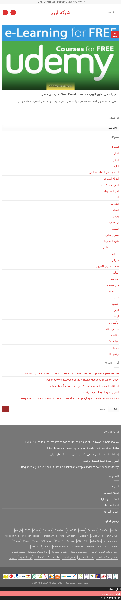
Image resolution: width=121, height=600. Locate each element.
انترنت (115, 197)
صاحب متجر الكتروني (107, 266)
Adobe (114, 530)
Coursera (47, 530)
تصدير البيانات (68, 557)
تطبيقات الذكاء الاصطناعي (47, 557)
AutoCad (104, 530)
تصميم (115, 228)
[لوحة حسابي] (13, 12)
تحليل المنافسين (86, 557)
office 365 (96, 541)
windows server (60, 546)
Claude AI (59, 530)
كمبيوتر (115, 303)
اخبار (116, 153)
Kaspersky (83, 536)
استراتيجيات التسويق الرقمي (103, 552)
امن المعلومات (111, 191)
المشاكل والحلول (109, 499)
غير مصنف (113, 285)
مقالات (115, 335)
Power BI (59, 541)
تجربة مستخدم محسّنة (38, 552)
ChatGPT (71, 530)
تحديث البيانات (18, 552)
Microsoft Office (49, 536)
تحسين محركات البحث (107, 557)
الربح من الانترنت (109, 184)
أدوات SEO (36, 546)
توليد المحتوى (25, 557)
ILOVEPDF (112, 536)
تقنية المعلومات (110, 241)
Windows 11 (77, 546)
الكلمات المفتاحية (60, 552)
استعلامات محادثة (79, 552)
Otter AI (70, 541)
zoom (47, 546)
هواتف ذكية (112, 341)
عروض (115, 278)
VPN (99, 546)
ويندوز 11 (114, 353)
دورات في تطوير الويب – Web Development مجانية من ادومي (78, 94)
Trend (35, 541)
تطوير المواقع (111, 511)
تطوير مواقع (112, 234)
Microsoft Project (30, 536)
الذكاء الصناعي (111, 178)
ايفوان (115, 209)
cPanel (115, 147)
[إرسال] (5, 409)
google (18, 530)
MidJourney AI (110, 541)
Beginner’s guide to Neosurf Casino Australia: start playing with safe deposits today (70, 398)
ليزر (117, 310)
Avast (82, 530)
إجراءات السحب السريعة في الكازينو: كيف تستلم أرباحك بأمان (84, 385)
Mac (62, 536)
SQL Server (46, 541)
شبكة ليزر (60, 12)
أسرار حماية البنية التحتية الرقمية (101, 392)
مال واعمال (112, 328)
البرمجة (114, 486)
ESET (27, 530)
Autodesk (92, 530)
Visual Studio (111, 546)
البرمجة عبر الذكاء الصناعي (104, 172)
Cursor (36, 530)
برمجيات (114, 222)
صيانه (116, 272)
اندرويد (115, 203)
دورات (115, 253)
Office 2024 (82, 541)
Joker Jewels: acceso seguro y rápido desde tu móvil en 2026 (82, 379)
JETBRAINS (97, 536)
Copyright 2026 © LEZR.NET (48, 582)
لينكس (115, 316)
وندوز (116, 347)
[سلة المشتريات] (5, 12)
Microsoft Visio (12, 536)
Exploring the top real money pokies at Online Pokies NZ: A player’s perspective (72, 373)
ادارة (116, 166)
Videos (16, 541)
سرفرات (114, 260)
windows (90, 546)
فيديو (116, 297)
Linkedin (71, 536)
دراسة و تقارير (111, 247)
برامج (116, 216)
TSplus (26, 541)
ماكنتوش (114, 322)
